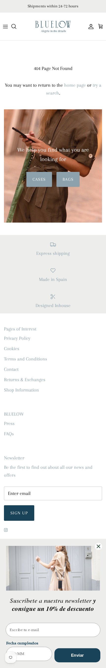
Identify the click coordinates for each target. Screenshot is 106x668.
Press (9, 423)
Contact (11, 369)
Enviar (77, 655)
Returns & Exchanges (24, 379)
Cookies (11, 348)
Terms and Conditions (25, 359)
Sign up (19, 512)
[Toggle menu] (5, 26)
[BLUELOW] (53, 26)
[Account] (89, 26)
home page (75, 85)
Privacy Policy (17, 338)
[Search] (16, 26)
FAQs (9, 434)
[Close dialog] (98, 546)
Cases (39, 179)
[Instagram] (6, 530)
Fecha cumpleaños (22, 643)
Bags (68, 179)
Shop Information (21, 390)
